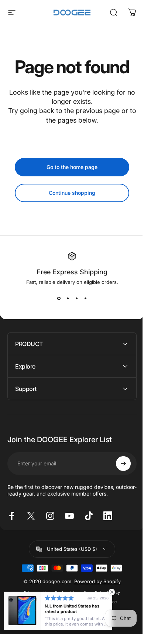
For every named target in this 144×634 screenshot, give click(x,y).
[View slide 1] (58, 298)
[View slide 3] (76, 298)
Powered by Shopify (95, 581)
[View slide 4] (85, 298)
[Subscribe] (117, 463)
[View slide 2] (67, 298)
